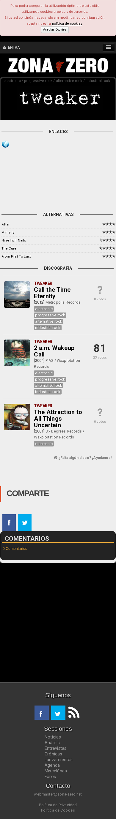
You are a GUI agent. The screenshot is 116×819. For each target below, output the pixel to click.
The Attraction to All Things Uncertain (58, 418)
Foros (50, 776)
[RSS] (72, 713)
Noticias (53, 737)
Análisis (52, 742)
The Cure (8, 248)
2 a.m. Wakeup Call (54, 351)
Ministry (7, 232)
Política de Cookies (58, 810)
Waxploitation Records (54, 437)
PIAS (50, 360)
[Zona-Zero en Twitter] (58, 713)
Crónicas (53, 754)
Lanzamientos (59, 759)
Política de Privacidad (58, 805)
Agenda (52, 765)
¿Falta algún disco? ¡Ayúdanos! (84, 458)
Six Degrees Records (64, 431)
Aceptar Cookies (54, 29)
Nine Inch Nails (13, 240)
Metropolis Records (63, 302)
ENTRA (13, 47)
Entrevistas (55, 748)
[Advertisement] (63, 173)
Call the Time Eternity (52, 292)
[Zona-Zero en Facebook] (42, 713)
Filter (5, 224)
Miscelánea (56, 770)
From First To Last (16, 256)
